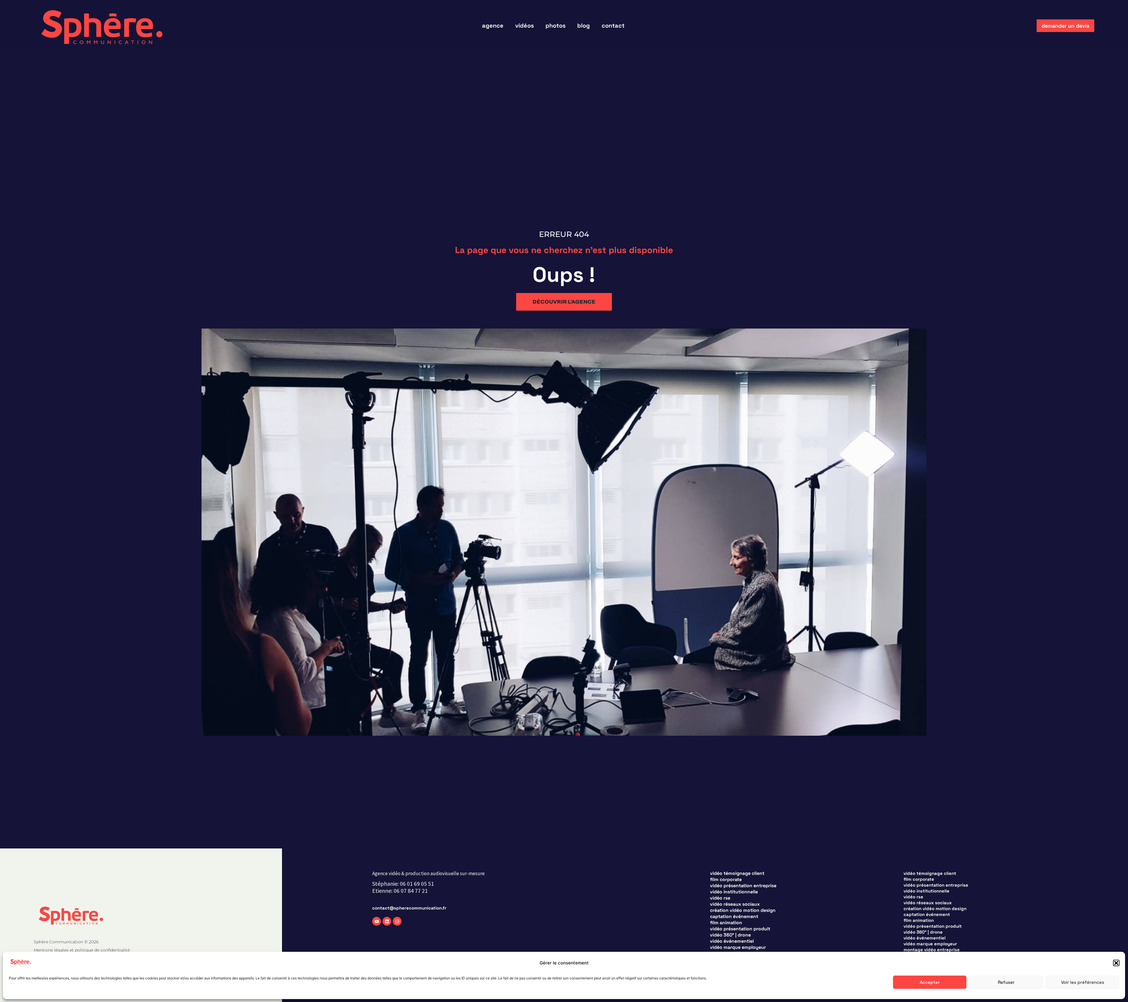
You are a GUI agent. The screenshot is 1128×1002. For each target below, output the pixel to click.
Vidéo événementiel (732, 941)
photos (555, 25)
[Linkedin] (386, 921)
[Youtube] (376, 921)
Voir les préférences (1082, 982)
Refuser (1006, 982)
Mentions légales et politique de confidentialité (82, 950)
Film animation (726, 922)
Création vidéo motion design (743, 910)
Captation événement (734, 916)
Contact (613, 25)
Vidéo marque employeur (738, 947)
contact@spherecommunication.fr (409, 908)
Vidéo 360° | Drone (730, 935)
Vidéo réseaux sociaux (735, 904)
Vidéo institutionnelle (734, 892)
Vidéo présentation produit (740, 929)
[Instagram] (397, 921)
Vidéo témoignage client (737, 873)
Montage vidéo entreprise (932, 949)
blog (583, 25)
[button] (1116, 963)
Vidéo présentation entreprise (743, 885)
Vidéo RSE (720, 898)
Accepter (930, 982)
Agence (492, 25)
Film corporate (726, 879)
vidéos (524, 25)
